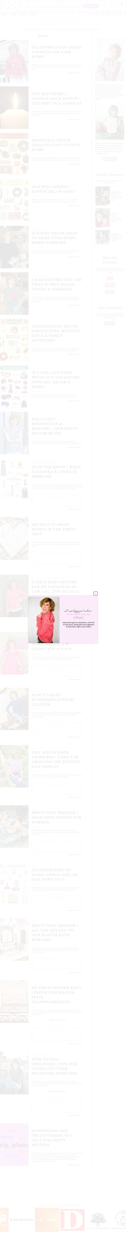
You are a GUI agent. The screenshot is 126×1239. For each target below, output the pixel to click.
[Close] (95, 593)
